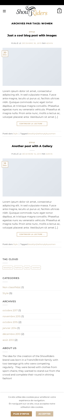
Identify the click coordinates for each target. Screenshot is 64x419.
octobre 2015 (10, 322)
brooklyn (32, 133)
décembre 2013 (11, 334)
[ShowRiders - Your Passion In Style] (32, 11)
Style (32, 32)
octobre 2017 (10, 310)
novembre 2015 (12, 316)
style (46, 133)
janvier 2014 (10, 328)
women (51, 133)
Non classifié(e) (12, 287)
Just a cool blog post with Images (32, 35)
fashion (40, 133)
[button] (4, 11)
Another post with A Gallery (32, 146)
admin (49, 43)
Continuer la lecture (32, 124)
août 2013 (8, 340)
